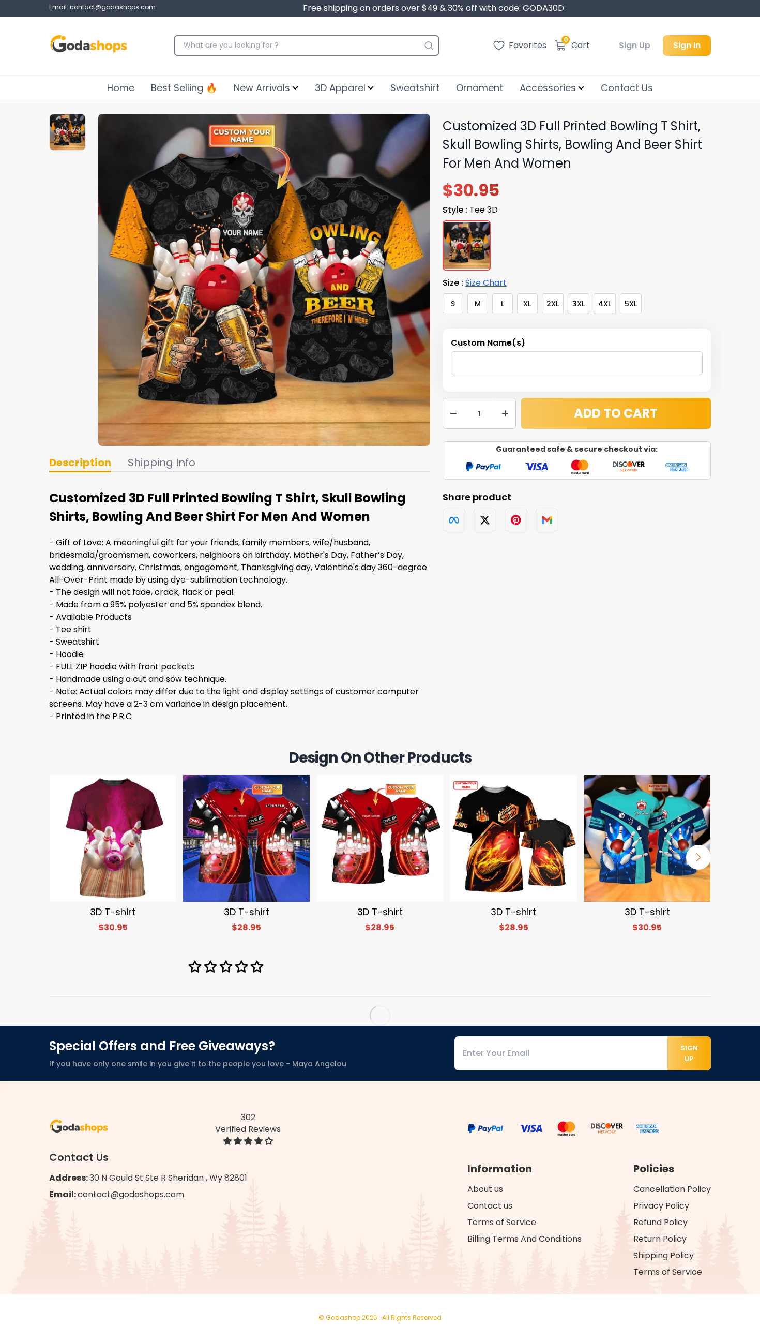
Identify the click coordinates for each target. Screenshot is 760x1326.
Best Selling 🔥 (184, 87)
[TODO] (454, 520)
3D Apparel (340, 87)
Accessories (548, 87)
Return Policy (660, 1239)
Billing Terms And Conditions (524, 1239)
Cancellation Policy (672, 1189)
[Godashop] (88, 45)
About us (485, 1189)
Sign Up (634, 45)
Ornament (479, 87)
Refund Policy (660, 1222)
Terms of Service (501, 1222)
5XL (631, 304)
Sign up (689, 1053)
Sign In (687, 45)
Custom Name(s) (488, 343)
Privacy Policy (661, 1206)
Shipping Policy (663, 1255)
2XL (552, 304)
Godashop (344, 1317)
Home (120, 87)
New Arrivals (262, 87)
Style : (470, 210)
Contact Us (627, 87)
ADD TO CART (616, 413)
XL (527, 304)
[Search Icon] (428, 45)
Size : (475, 283)
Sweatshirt (414, 87)
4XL (604, 304)
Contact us (489, 1206)
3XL (578, 304)
